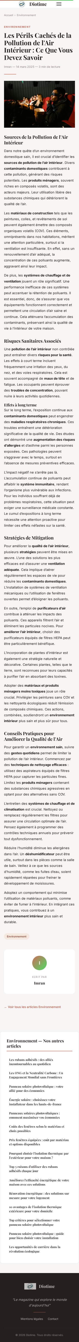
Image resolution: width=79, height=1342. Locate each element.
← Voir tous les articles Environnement (32, 1007)
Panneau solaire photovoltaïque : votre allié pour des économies (36, 1088)
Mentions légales (32, 1318)
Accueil (8, 15)
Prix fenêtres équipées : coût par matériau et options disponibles (39, 1142)
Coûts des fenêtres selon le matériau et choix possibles (36, 1128)
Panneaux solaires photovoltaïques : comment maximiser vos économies (34, 1115)
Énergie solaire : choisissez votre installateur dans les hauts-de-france (35, 1102)
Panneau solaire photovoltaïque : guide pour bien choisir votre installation (36, 1236)
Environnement (26, 15)
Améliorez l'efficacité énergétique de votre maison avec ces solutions (39, 1182)
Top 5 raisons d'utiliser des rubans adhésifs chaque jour (33, 1169)
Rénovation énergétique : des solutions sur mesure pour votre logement (39, 1195)
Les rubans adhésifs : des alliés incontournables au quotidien (31, 1062)
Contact (53, 1318)
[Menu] (59, 4)
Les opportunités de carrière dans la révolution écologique (34, 1249)
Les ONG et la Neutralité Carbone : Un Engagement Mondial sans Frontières (36, 1075)
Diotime (38, 4)
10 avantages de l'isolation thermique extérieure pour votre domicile (35, 1209)
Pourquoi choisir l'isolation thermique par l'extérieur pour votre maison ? (39, 1155)
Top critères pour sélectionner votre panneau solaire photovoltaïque (34, 1222)
